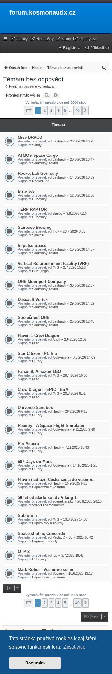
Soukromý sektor (45, 163)
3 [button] (51, 110)
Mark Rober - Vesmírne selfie (45, 569)
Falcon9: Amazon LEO (39, 371)
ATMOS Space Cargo (38, 155)
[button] (28, 110)
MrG (56, 267)
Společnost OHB (33, 317)
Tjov (56, 231)
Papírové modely (45, 541)
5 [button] (65, 110)
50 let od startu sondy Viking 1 (47, 497)
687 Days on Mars (35, 461)
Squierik (59, 573)
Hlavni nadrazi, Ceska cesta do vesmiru (56, 479)
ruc (55, 555)
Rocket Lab (40, 181)
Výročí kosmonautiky (48, 505)
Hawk (57, 411)
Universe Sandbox (35, 407)
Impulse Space (32, 245)
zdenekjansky (63, 501)
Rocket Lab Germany (38, 173)
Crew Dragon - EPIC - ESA (43, 389)
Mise (35, 343)
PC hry (37, 361)
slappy (58, 213)
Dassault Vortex (33, 299)
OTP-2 (24, 551)
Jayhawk (59, 141)
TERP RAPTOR (32, 209)
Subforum (27, 515)
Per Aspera (28, 443)
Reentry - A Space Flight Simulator (51, 425)
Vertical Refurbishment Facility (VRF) (53, 263)
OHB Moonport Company (42, 281)
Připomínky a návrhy (47, 523)
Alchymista (61, 357)
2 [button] (45, 110)
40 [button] (77, 110)
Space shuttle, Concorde (41, 533)
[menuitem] (19, 39)
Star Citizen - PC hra (37, 353)
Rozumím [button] (35, 662)
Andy (56, 339)
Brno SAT (27, 191)
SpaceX (38, 235)
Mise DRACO (30, 137)
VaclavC (59, 537)
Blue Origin (40, 271)
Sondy (37, 145)
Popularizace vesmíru (48, 487)
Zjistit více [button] (74, 646)
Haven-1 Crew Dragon (38, 335)
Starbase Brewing (35, 227)
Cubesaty (39, 199)
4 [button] (58, 110)
